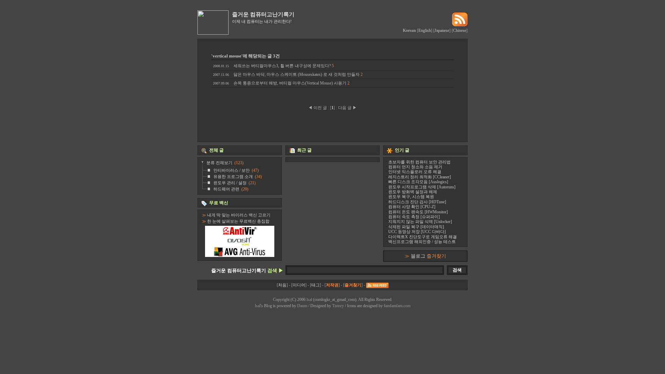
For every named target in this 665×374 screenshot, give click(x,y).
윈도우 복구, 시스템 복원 (411, 196)
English (424, 30)
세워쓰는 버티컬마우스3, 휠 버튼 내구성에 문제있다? (273, 65)
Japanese (442, 30)
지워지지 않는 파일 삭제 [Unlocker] (420, 221)
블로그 (428, 256)
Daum (302, 305)
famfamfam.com (397, 305)
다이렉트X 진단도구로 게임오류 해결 (422, 236)
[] (332, 107)
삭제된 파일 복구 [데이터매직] (416, 226)
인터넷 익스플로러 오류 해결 (414, 171)
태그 (315, 285)
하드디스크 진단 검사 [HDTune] (417, 201)
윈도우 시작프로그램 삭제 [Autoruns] (421, 187)
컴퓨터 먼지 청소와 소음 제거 (415, 166)
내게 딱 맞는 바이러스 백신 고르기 (239, 215)
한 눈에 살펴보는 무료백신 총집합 (238, 221)
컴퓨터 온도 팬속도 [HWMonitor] (418, 212)
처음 (282, 285)
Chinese (459, 30)
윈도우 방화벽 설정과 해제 (412, 191)
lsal (309, 299)
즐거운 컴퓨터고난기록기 (263, 14)
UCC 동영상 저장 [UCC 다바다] (417, 231)
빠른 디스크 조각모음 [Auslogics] (418, 181)
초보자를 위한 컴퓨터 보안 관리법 (419, 162)
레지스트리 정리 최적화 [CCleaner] (419, 177)
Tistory (338, 305)
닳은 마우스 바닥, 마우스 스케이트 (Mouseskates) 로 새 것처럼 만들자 (288, 74)
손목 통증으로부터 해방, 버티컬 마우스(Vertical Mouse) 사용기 (281, 83)
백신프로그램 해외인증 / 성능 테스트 (422, 241)
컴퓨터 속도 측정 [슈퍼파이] (414, 216)
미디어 (299, 285)
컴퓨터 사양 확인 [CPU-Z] (411, 206)
